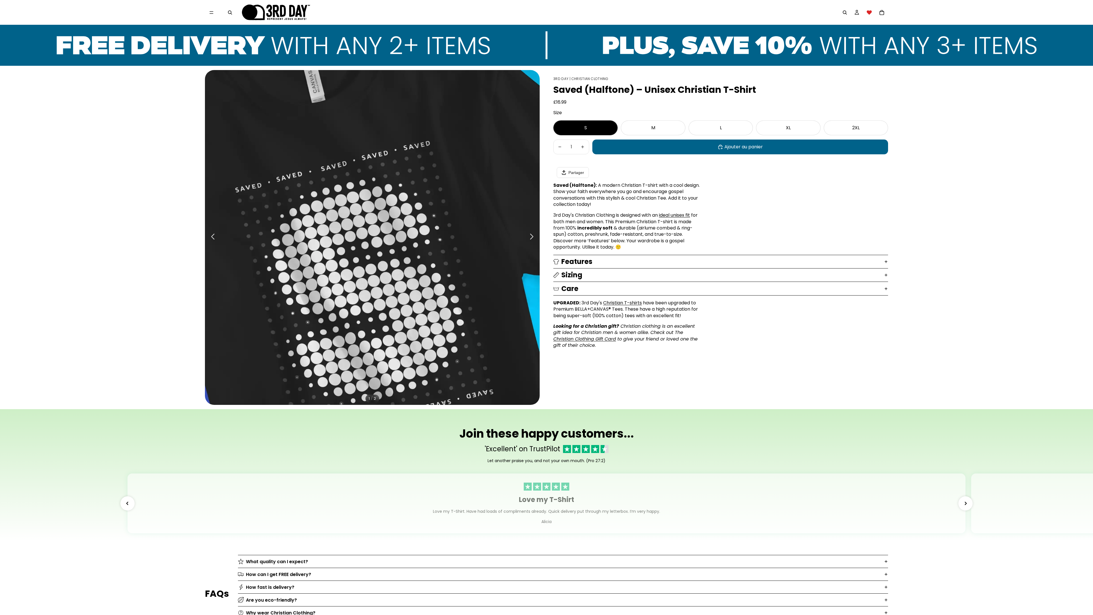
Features (576, 261)
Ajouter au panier (743, 147)
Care (569, 288)
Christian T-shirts (622, 303)
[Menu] (211, 12)
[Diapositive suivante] (533, 237)
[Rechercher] (230, 12)
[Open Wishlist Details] (869, 12)
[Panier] (882, 12)
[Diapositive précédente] (211, 237)
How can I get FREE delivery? (278, 574)
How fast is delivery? (270, 587)
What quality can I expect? (277, 561)
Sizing (571, 275)
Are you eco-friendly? (271, 600)
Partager (576, 172)
